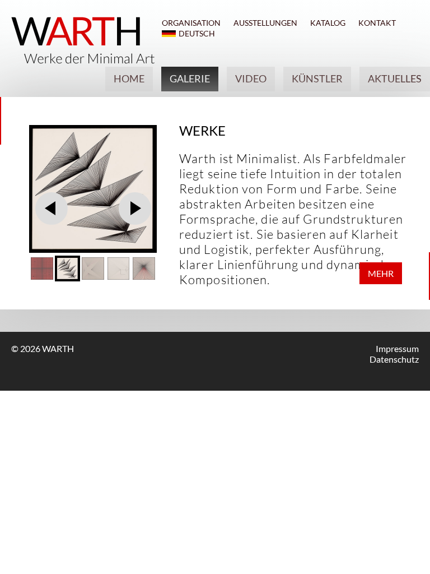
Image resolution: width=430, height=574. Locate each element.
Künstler (317, 78)
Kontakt (377, 22)
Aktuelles (395, 78)
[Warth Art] (83, 60)
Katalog (327, 22)
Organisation (191, 22)
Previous (51, 208)
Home (129, 78)
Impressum (397, 348)
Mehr (381, 273)
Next (134, 208)
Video (251, 78)
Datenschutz (394, 359)
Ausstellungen (265, 22)
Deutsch (197, 33)
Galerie (190, 78)
